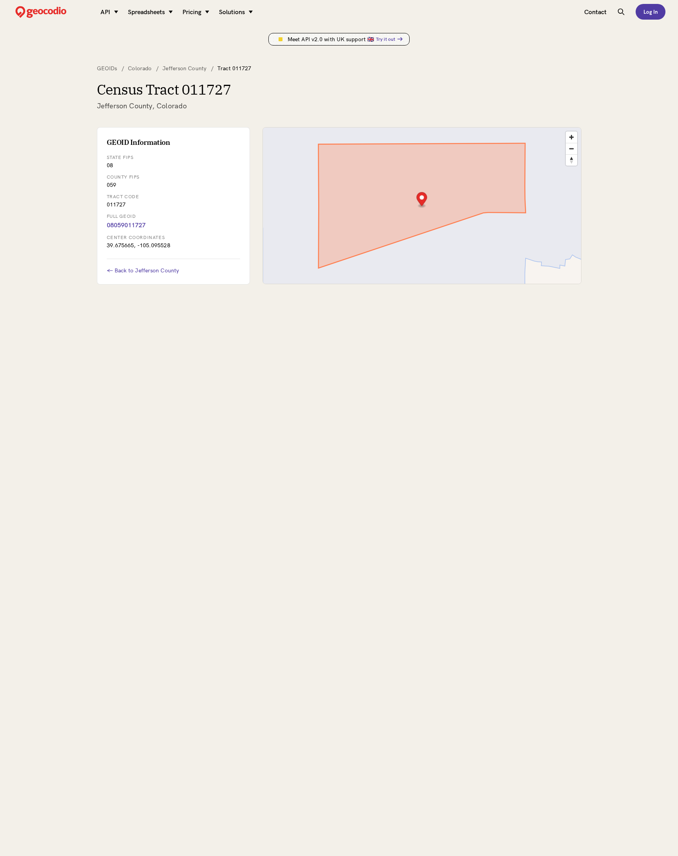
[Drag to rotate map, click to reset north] (571, 160)
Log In (650, 12)
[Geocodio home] (53, 12)
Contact (595, 12)
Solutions (232, 12)
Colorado (139, 68)
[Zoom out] (571, 148)
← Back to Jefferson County (143, 270)
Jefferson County (184, 68)
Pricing (191, 12)
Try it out (385, 39)
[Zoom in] (571, 137)
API (105, 12)
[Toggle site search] (621, 11)
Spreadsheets (146, 12)
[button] (421, 200)
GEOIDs (107, 68)
